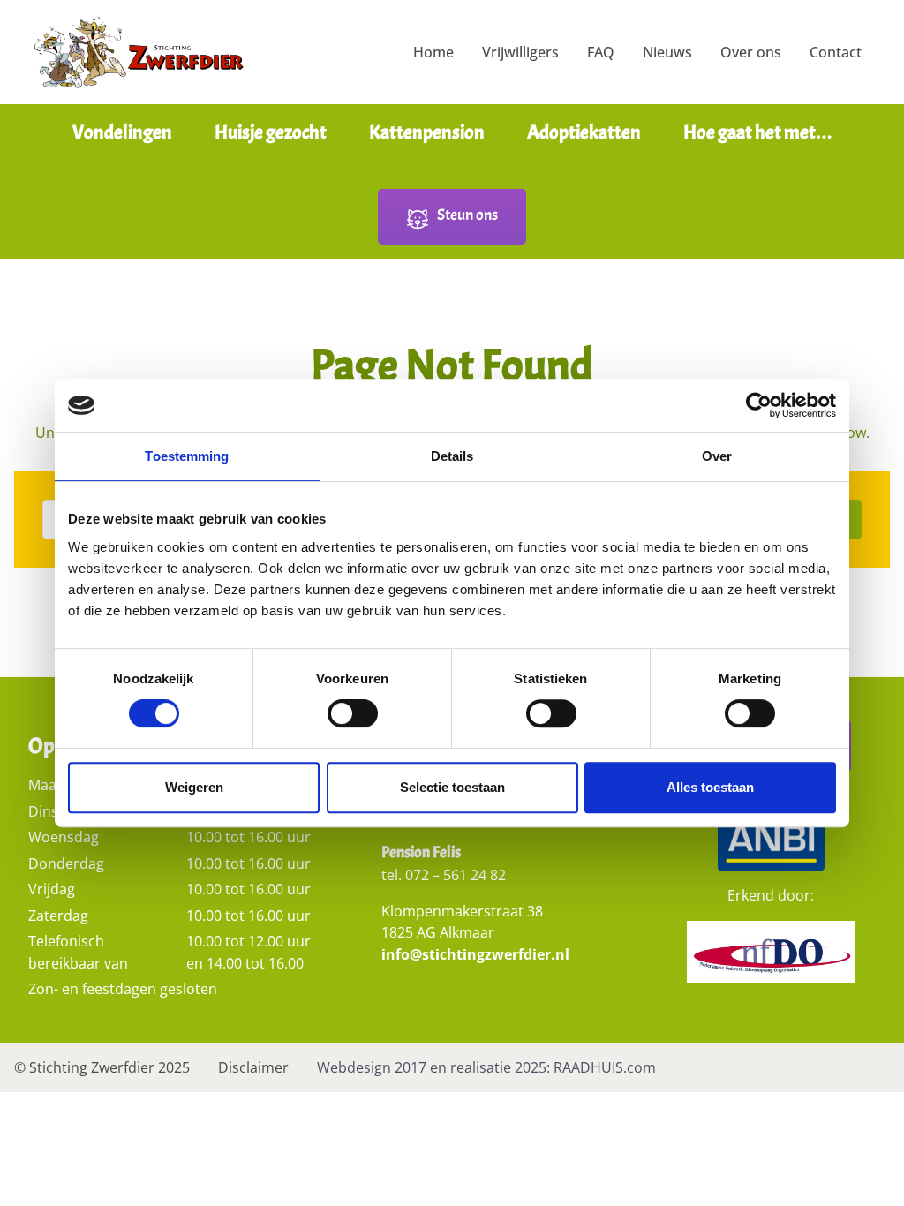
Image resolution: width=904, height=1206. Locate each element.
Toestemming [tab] (187, 456)
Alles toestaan (710, 787)
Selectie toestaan (452, 787)
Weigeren (194, 787)
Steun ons (467, 215)
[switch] (353, 719)
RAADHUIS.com (605, 1067)
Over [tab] (717, 456)
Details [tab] (452, 456)
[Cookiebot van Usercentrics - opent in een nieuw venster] (759, 405)
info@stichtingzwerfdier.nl (475, 954)
